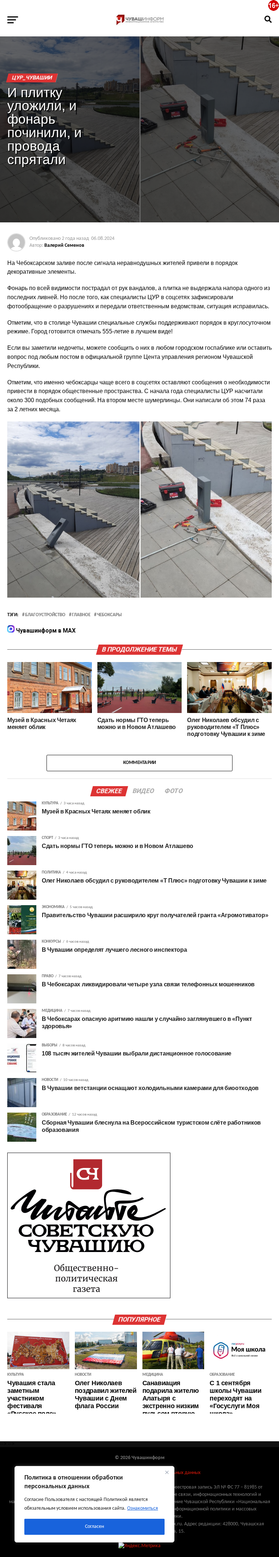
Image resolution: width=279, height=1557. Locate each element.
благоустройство (45, 615)
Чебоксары (109, 615)
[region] (94, 1504)
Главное (81, 615)
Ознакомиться (142, 1508)
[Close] (166, 1472)
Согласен (94, 1526)
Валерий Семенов (64, 245)
